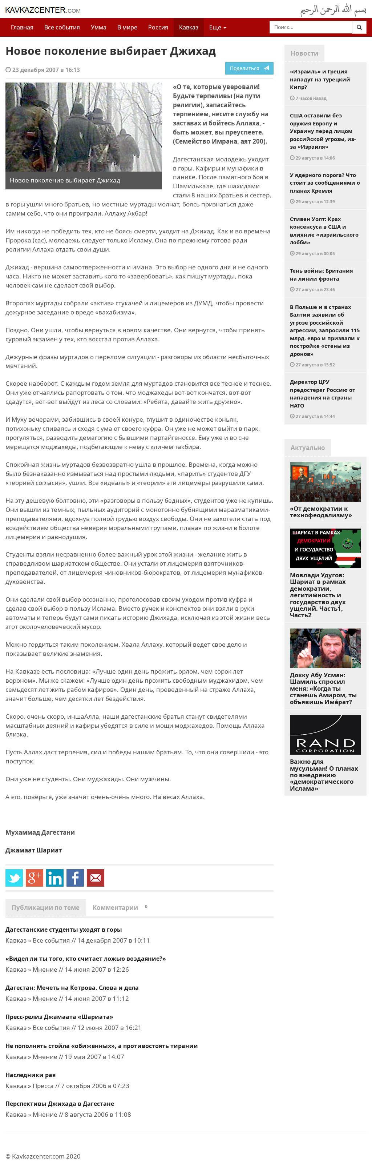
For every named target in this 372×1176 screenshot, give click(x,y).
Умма (98, 27)
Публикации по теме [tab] (46, 907)
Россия (158, 27)
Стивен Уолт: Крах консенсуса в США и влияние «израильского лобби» (324, 235)
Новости (304, 53)
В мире (127, 27)
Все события (62, 27)
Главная (22, 27)
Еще (216, 27)
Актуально (308, 447)
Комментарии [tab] (120, 907)
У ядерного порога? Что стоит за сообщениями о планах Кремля (325, 188)
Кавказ (188, 27)
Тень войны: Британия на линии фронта (321, 279)
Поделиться (247, 68)
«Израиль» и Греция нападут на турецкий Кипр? (320, 84)
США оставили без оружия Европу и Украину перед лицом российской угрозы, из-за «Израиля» (323, 136)
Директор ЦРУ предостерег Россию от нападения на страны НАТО (322, 398)
